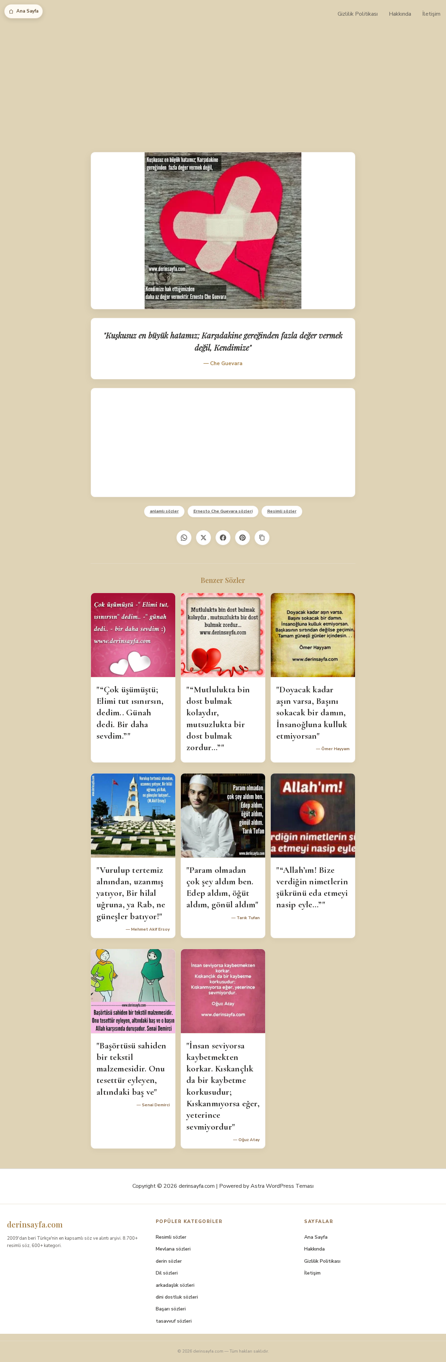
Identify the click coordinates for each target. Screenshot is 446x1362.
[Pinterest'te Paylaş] (242, 537)
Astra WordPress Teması (282, 1186)
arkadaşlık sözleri (175, 1285)
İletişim (431, 14)
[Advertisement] (223, 80)
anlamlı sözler (164, 511)
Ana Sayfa (27, 11)
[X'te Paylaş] (203, 537)
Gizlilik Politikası (358, 14)
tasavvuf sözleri (174, 1321)
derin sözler (169, 1261)
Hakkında (400, 14)
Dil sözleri (167, 1273)
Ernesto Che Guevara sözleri (223, 511)
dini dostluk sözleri (177, 1297)
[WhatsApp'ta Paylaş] (184, 537)
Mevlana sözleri (173, 1249)
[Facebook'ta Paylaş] (223, 537)
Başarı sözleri (171, 1309)
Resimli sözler (282, 511)
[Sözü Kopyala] (262, 537)
